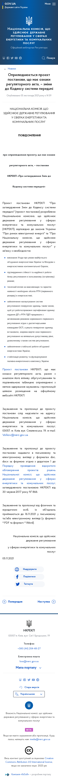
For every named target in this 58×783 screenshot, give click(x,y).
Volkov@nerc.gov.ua (15, 435)
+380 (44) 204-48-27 (29, 648)
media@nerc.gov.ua (40, 739)
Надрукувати (30, 569)
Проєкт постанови (15, 369)
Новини (12, 69)
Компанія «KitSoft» (20, 775)
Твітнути (28, 584)
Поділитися (29, 577)
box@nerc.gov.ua (29, 661)
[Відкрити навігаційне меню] (54, 4)
